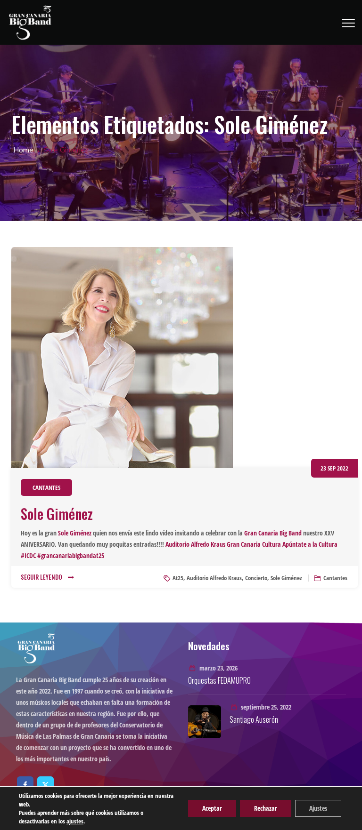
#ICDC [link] (28, 555)
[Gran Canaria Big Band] (30, 22)
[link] (74, 532)
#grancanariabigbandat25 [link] (70, 555)
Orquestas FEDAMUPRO (219, 680)
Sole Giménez (57, 513)
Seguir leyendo (41, 577)
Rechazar (265, 808)
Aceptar (212, 808)
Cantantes (46, 487)
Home (22, 149)
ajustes (74, 821)
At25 (178, 578)
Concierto (256, 578)
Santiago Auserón (254, 719)
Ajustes (318, 808)
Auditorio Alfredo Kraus (214, 578)
